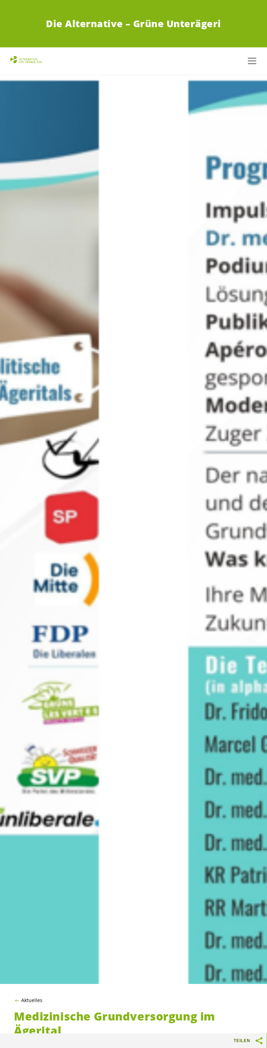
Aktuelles (31, 1000)
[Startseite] (27, 61)
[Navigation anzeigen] (252, 61)
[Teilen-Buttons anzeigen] (259, 1041)
